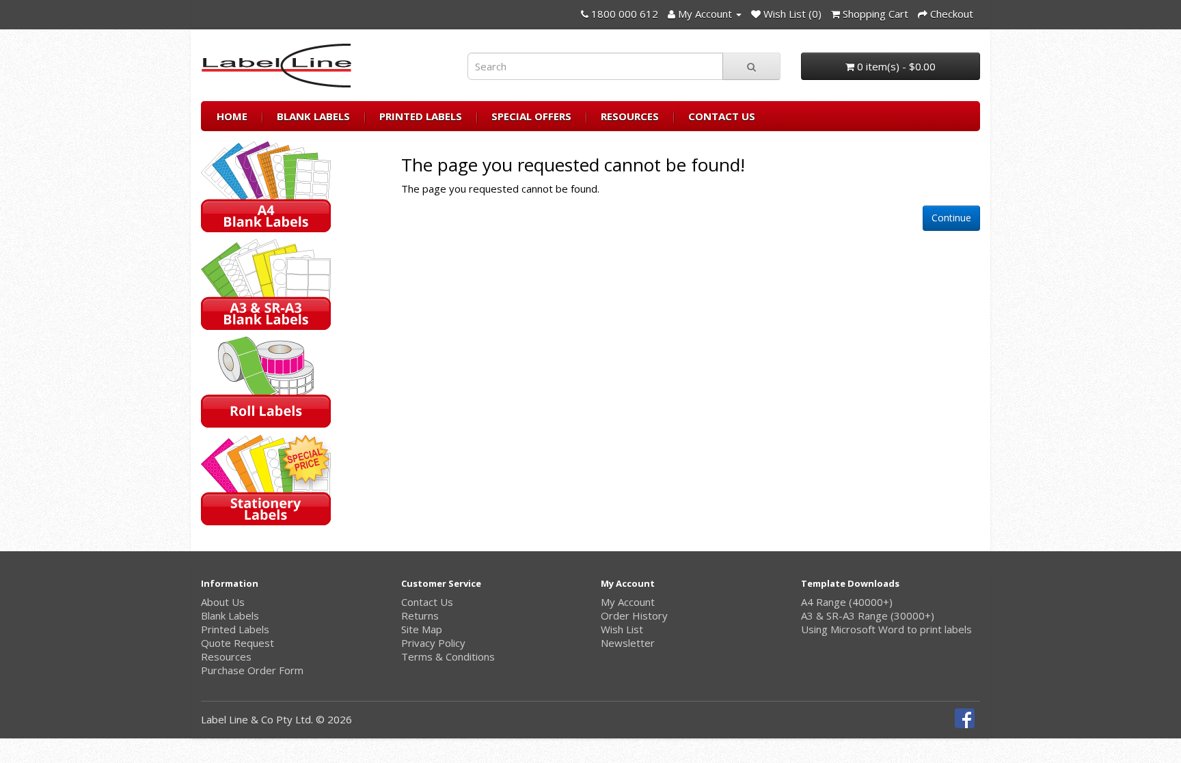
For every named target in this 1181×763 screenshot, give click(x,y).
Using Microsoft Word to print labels (886, 629)
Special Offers (531, 116)
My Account (628, 602)
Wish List (622, 629)
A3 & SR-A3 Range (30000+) (867, 615)
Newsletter (628, 643)
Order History (634, 615)
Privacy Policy (433, 643)
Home (232, 116)
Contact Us (721, 116)
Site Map (421, 629)
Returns (420, 615)
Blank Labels (313, 116)
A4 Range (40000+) (847, 602)
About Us (223, 602)
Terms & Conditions (448, 656)
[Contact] (584, 13)
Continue (951, 217)
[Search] (751, 66)
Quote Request (237, 643)
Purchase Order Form (252, 670)
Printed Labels (420, 116)
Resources (630, 116)
